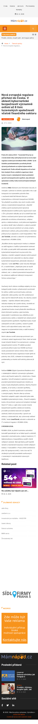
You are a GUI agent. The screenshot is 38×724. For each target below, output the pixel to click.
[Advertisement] (19, 71)
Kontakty (19, 9)
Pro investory (30, 6)
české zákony (6, 523)
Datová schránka (7, 528)
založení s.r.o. (6, 513)
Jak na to (20, 6)
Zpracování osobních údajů (22, 717)
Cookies (9, 717)
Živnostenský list (7, 538)
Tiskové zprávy (17, 43)
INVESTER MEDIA (19, 714)
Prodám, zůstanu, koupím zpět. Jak (24, 688)
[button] (33, 34)
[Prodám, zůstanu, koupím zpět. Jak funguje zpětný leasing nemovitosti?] (8, 688)
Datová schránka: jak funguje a (26, 675)
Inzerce (12, 6)
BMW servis (5, 533)
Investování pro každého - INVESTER (14, 518)
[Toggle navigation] (5, 28)
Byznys (6, 485)
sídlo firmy (5, 508)
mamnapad (26, 119)
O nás (5, 6)
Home (6, 43)
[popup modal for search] (33, 28)
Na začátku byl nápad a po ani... (15, 491)
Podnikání (20, 672)
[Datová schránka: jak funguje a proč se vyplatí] (8, 675)
